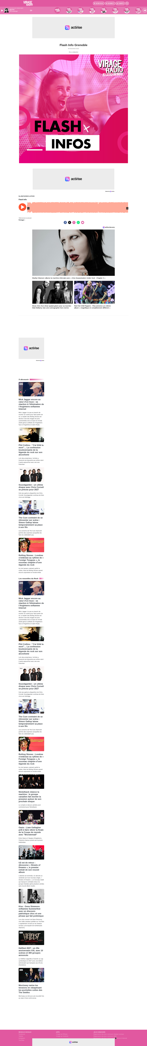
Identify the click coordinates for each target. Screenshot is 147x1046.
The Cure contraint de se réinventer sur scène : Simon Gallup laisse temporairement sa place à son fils (31, 522)
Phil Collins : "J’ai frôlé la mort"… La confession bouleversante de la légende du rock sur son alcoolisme (31, 450)
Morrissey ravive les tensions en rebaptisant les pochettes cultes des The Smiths (30, 989)
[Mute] (31, 10)
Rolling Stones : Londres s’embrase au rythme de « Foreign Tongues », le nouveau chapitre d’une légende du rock (31, 560)
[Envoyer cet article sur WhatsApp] (78, 223)
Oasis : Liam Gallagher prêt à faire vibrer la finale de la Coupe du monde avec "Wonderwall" (31, 831)
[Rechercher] (127, 3)
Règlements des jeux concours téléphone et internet (110, 1038)
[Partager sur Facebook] (65, 223)
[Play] (2, 11)
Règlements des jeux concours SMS (104, 1036)
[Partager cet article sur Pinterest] (73, 223)
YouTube (21, 1040)
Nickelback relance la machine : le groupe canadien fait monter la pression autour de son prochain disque (30, 797)
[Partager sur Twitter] (69, 223)
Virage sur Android (62, 1036)
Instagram (22, 1038)
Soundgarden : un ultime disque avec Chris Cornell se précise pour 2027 (31, 487)
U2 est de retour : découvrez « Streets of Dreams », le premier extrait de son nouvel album (29, 867)
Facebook (22, 1034)
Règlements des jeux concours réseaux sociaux (108, 1034)
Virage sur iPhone (61, 1034)
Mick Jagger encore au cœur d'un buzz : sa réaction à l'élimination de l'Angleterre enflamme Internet (31, 404)
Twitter (21, 1036)
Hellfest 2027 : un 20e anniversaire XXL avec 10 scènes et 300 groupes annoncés (31, 951)
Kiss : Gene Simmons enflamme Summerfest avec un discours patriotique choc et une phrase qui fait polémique (31, 911)
